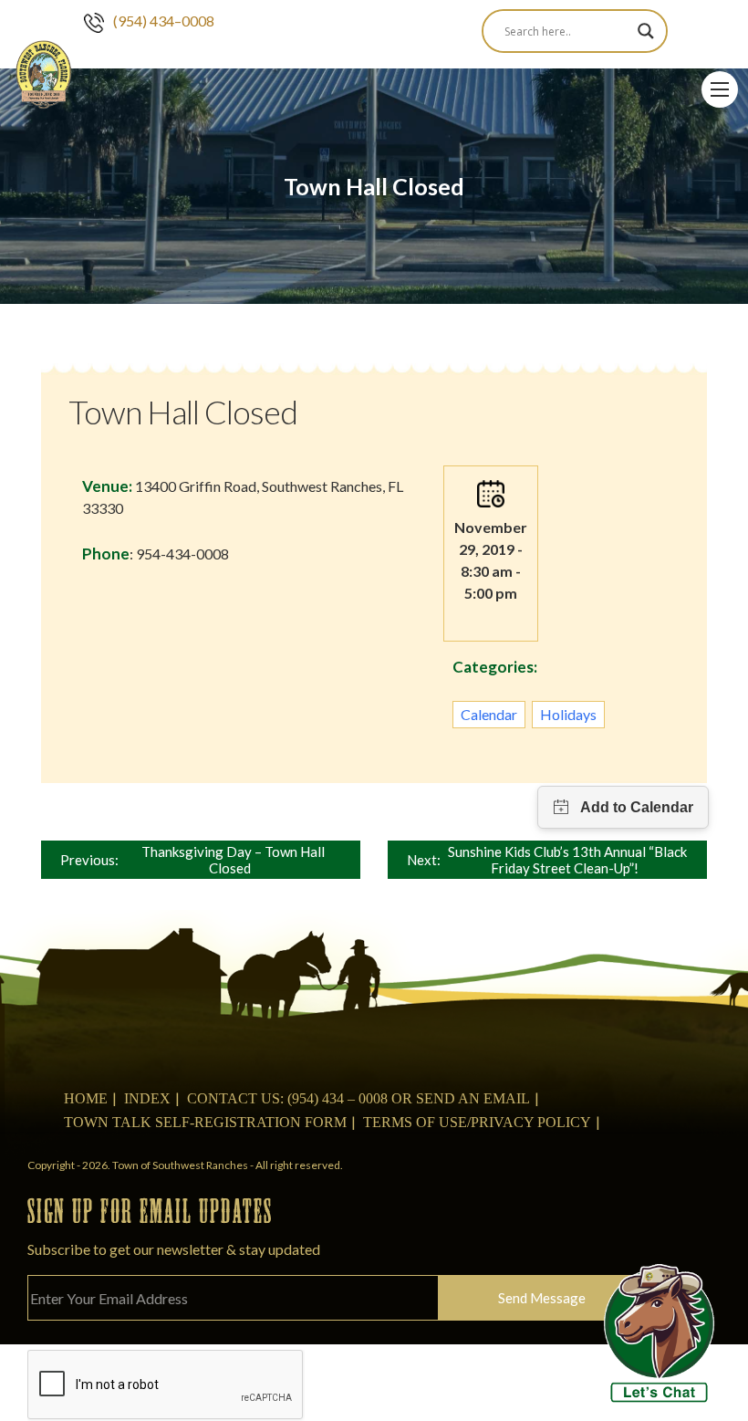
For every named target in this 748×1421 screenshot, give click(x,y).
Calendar (489, 714)
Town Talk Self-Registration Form (205, 1122)
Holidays (568, 714)
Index (147, 1098)
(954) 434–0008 (163, 20)
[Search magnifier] (646, 31)
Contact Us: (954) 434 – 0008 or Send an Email (358, 1098)
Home (86, 1098)
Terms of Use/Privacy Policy (477, 1122)
